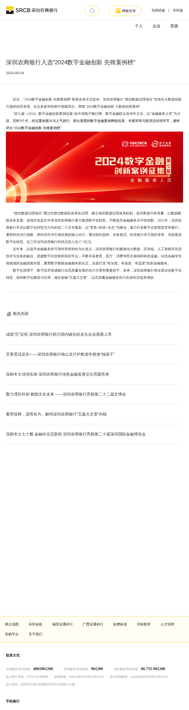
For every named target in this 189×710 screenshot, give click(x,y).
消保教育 (144, 624)
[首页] (32, 10)
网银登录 (129, 11)
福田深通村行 (62, 624)
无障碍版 (158, 10)
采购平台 (12, 634)
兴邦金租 (35, 624)
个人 (139, 26)
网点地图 (12, 624)
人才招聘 (167, 624)
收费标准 (120, 624)
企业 (156, 26)
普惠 (174, 26)
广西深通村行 (93, 624)
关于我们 (35, 634)
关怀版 (178, 10)
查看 (9, 327)
